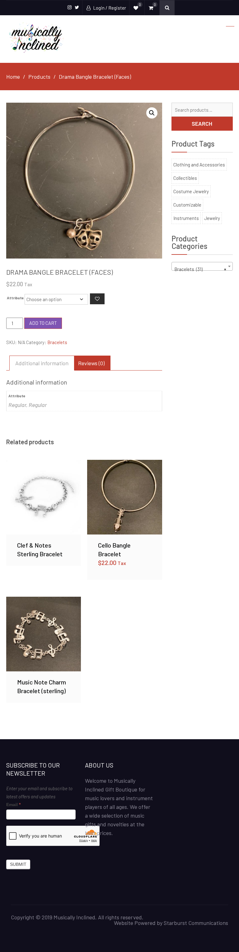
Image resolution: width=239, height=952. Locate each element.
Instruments (186, 218)
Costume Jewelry (191, 191)
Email (13, 804)
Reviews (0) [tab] (91, 363)
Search (202, 123)
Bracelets (57, 342)
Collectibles (185, 178)
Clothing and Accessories (199, 164)
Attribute (15, 298)
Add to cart (43, 323)
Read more (43, 497)
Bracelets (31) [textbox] (200, 269)
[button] (151, 113)
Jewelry (212, 218)
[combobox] (202, 266)
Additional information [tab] (41, 363)
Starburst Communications (196, 922)
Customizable (187, 205)
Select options (124, 497)
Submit (18, 864)
